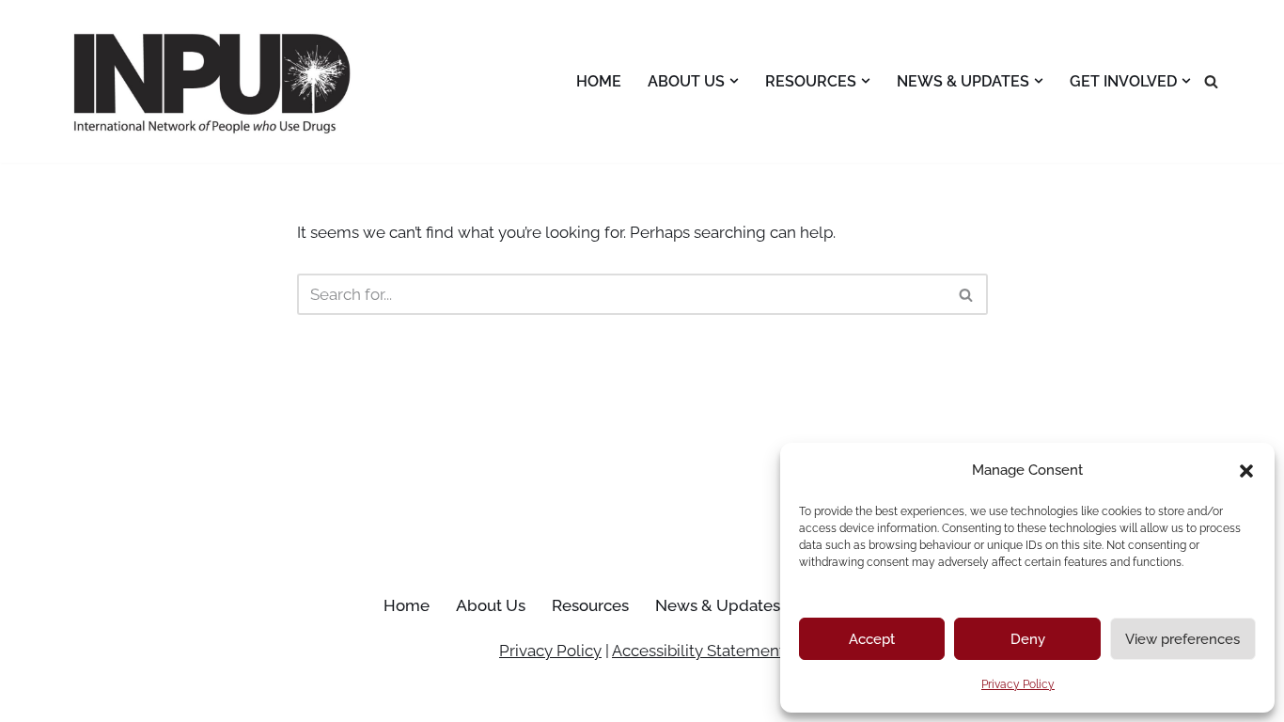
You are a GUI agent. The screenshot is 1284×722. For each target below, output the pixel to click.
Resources (590, 605)
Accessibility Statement (698, 650)
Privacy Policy (1018, 684)
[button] (1246, 471)
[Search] (1211, 81)
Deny (1027, 639)
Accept (872, 639)
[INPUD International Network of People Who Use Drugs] (214, 81)
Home (598, 81)
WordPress (241, 696)
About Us (490, 605)
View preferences (1182, 639)
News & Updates (717, 605)
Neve (77, 696)
